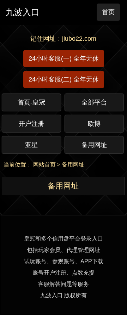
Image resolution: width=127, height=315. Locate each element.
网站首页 (44, 165)
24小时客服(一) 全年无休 (64, 58)
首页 (108, 12)
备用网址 (73, 165)
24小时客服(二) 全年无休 (64, 79)
